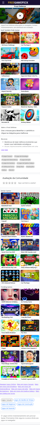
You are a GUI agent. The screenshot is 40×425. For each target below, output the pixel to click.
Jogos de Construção (25, 404)
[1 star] (4, 183)
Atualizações (30, 167)
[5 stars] (15, 183)
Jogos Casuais (8, 156)
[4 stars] (12, 183)
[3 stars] (9, 183)
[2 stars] (6, 183)
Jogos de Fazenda (8, 408)
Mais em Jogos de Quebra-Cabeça (22, 391)
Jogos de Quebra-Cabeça (26, 163)
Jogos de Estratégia (22, 156)
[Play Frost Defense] (20, 15)
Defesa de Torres (9, 167)
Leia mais (4, 150)
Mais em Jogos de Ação (19, 389)
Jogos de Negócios (8, 404)
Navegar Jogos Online (8, 384)
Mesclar (11, 170)
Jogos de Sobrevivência (10, 160)
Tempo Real (20, 167)
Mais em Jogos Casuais (25, 384)
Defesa (4, 170)
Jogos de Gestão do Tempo (24, 400)
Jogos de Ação (26, 160)
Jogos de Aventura (9, 163)
